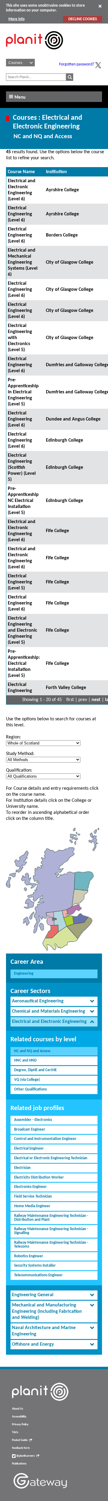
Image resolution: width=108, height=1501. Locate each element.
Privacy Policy (20, 1424)
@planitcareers (25, 1456)
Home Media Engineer (32, 1206)
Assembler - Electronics (33, 1120)
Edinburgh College (64, 440)
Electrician (22, 1168)
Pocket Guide (20, 1440)
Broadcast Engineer (29, 1129)
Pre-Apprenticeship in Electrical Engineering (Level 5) (23, 392)
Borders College (62, 235)
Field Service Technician (33, 1196)
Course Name (21, 172)
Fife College (57, 530)
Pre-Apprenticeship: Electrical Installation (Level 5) (24, 663)
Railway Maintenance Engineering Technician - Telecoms (51, 1245)
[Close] (100, 6)
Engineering (23, 974)
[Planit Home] (34, 52)
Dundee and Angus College (73, 419)
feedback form (21, 1448)
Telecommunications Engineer (38, 1275)
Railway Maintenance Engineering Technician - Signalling (51, 1231)
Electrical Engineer (29, 1148)
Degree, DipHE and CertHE (35, 1070)
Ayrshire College (62, 190)
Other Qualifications (30, 1089)
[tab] (54, 1001)
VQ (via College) (27, 1080)
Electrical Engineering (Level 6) (20, 214)
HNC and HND (25, 1060)
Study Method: (20, 753)
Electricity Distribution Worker (39, 1177)
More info (16, 19)
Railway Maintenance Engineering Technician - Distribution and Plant (51, 1218)
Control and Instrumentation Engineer (45, 1139)
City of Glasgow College (69, 262)
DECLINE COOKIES (82, 19)
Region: (13, 737)
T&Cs (15, 1432)
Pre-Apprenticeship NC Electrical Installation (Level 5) (23, 500)
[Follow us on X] (98, 65)
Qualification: (19, 770)
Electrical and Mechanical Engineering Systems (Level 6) (23, 262)
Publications (19, 1463)
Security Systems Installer (35, 1266)
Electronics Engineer (30, 1187)
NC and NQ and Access (32, 1051)
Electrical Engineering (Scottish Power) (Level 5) (22, 467)
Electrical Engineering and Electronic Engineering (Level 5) (22, 630)
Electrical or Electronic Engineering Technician (50, 1158)
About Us (17, 1408)
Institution (56, 172)
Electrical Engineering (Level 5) (20, 582)
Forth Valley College (66, 687)
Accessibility (19, 1416)
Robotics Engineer (28, 1256)
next (96, 699)
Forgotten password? (76, 64)
